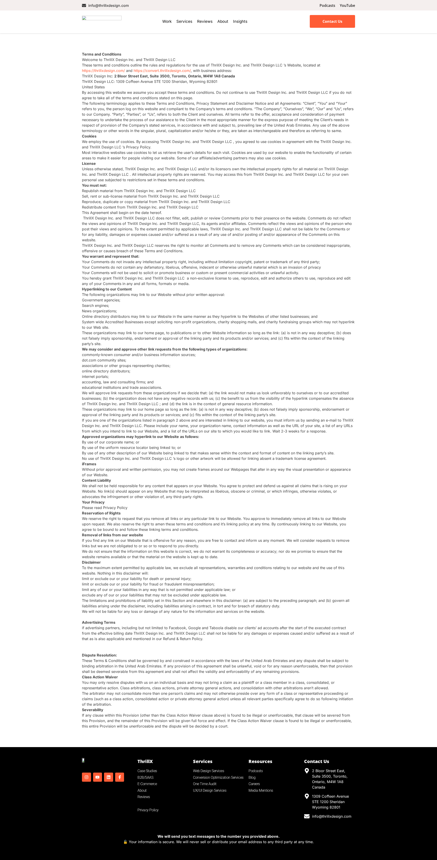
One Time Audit (204, 784)
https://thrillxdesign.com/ (103, 70)
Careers (254, 784)
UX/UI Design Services (209, 790)
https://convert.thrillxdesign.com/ (162, 70)
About (222, 21)
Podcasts (256, 771)
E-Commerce (147, 784)
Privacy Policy (148, 810)
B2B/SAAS (145, 777)
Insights (240, 21)
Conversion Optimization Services (218, 777)
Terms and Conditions (154, 803)
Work (167, 21)
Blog (252, 777)
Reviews (205, 21)
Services (184, 21)
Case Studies (147, 771)
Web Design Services (208, 771)
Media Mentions (261, 790)
